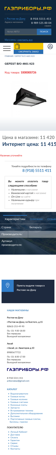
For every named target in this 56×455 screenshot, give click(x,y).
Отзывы (14, 446)
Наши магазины (18, 310)
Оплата (14, 438)
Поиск (44, 32)
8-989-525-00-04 (41, 23)
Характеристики (15, 219)
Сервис (14, 443)
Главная (9, 56)
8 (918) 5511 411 (36, 171)
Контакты (15, 449)
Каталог (12, 389)
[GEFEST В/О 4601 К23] (29, 98)
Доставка (15, 435)
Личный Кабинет (18, 432)
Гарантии (15, 440)
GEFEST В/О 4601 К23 (25, 56)
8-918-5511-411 (40, 19)
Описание (36, 219)
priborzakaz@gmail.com (18, 381)
